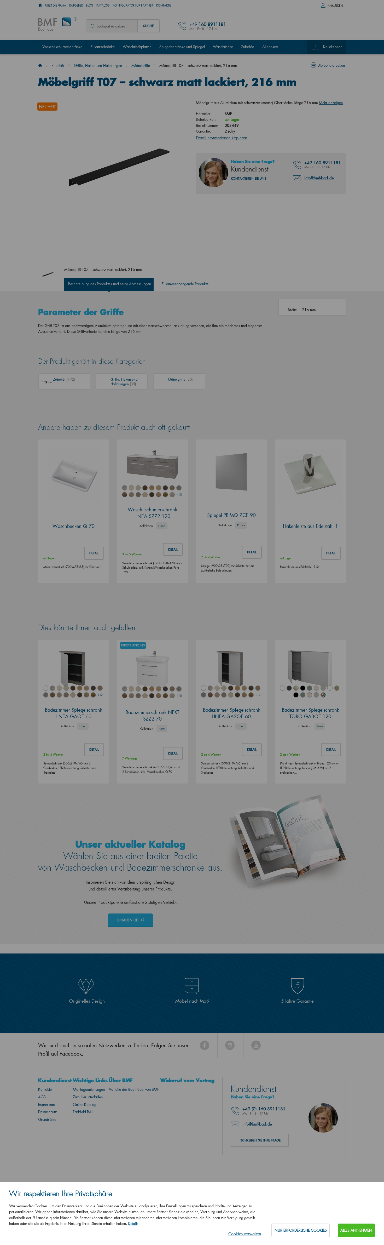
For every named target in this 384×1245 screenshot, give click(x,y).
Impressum (46, 1104)
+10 (179, 494)
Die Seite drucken (331, 65)
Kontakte (163, 5)
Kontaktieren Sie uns (248, 178)
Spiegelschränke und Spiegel (182, 46)
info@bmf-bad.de (319, 177)
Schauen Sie (128, 920)
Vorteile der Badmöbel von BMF (134, 1089)
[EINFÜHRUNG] (40, 5)
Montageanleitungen (89, 1089)
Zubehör (247, 46)
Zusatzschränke (102, 46)
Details (133, 1223)
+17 (100, 695)
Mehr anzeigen (331, 102)
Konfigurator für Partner (133, 5)
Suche (148, 26)
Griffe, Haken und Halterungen (98, 65)
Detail (94, 553)
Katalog (102, 5)
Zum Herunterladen (88, 1096)
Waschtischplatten (137, 46)
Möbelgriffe (140, 65)
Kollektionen (332, 46)
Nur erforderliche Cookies (301, 1230)
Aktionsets (270, 46)
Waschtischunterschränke (62, 46)
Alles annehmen (356, 1230)
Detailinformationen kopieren (221, 137)
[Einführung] (40, 65)
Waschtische (223, 46)
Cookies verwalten (244, 1233)
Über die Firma (55, 5)
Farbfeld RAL (83, 1111)
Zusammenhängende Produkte (184, 283)
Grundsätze (47, 1119)
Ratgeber (76, 5)
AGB (42, 1096)
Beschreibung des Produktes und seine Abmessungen (109, 283)
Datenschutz (47, 1111)
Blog (89, 5)
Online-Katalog (84, 1104)
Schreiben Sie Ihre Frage (260, 1140)
